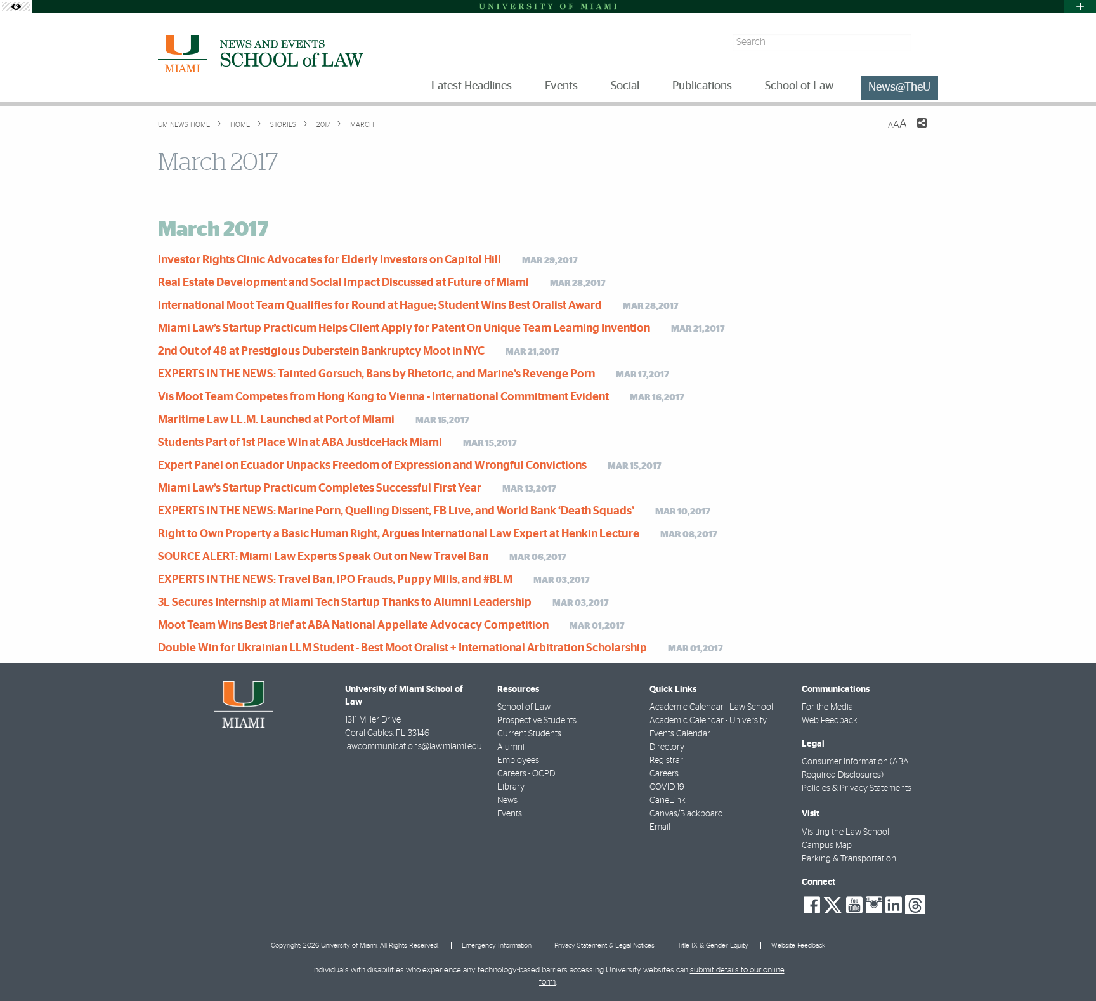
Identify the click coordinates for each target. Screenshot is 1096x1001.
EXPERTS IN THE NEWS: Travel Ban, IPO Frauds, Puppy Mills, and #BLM (335, 580)
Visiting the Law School (845, 832)
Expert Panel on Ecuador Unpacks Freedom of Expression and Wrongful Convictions (372, 465)
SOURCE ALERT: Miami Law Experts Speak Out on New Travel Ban (323, 557)
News (507, 800)
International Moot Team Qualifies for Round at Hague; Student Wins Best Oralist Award (380, 305)
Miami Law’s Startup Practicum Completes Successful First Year (319, 488)
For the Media (827, 707)
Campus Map (827, 845)
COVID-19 (666, 787)
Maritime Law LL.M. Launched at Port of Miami (276, 420)
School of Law (524, 707)
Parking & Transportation (849, 858)
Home (239, 124)
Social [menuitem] (625, 86)
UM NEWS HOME (184, 124)
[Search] (926, 42)
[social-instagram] (874, 905)
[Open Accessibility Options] (16, 6)
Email (659, 827)
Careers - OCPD (526, 773)
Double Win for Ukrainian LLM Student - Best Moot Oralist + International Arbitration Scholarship (402, 648)
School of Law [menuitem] (799, 86)
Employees (518, 760)
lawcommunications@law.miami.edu (413, 746)
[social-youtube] (854, 905)
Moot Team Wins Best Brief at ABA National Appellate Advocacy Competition (353, 625)
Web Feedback (830, 720)
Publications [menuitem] (702, 86)
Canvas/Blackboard (686, 813)
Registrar (666, 760)
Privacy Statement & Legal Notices (604, 945)
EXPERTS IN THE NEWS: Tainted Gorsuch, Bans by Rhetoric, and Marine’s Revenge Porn (376, 374)
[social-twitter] (833, 904)
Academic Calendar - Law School (711, 707)
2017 (322, 124)
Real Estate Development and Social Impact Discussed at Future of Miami (343, 283)
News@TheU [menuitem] (899, 87)
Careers (664, 773)
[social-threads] (915, 904)
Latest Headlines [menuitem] (471, 86)
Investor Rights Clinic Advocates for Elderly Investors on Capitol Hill (329, 260)
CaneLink (667, 800)
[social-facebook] (812, 905)
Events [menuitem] (561, 86)
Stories (282, 124)
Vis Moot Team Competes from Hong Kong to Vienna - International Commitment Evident (383, 397)
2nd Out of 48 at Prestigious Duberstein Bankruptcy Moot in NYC (321, 351)
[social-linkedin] (893, 905)
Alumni (511, 747)
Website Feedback (798, 945)
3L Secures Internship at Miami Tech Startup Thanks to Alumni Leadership (345, 602)
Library (511, 787)
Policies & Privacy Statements (856, 788)
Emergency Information (497, 945)
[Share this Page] (914, 130)
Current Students (529, 733)
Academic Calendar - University (708, 720)
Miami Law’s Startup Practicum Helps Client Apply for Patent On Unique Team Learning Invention (404, 328)
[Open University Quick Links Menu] (1080, 6)
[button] (1069, 966)
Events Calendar (679, 733)
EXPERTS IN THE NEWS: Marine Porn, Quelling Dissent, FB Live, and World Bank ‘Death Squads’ (396, 511)
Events (509, 813)
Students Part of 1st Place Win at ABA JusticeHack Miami (300, 442)
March (361, 124)
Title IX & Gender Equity (712, 945)
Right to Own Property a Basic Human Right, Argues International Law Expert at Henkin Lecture (398, 534)
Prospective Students (537, 720)
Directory (666, 747)
